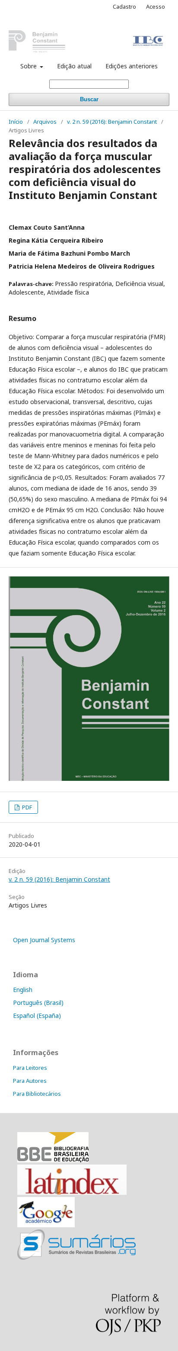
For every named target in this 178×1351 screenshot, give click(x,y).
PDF (26, 807)
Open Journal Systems (44, 940)
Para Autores (30, 1081)
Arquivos (45, 121)
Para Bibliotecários (37, 1093)
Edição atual (74, 66)
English (22, 989)
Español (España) (37, 1015)
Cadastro (124, 6)
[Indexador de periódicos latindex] (72, 1192)
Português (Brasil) (38, 1002)
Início (16, 121)
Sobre (29, 66)
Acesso (155, 6)
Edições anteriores (131, 66)
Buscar (89, 99)
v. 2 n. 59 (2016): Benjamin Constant (112, 121)
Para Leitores (30, 1068)
